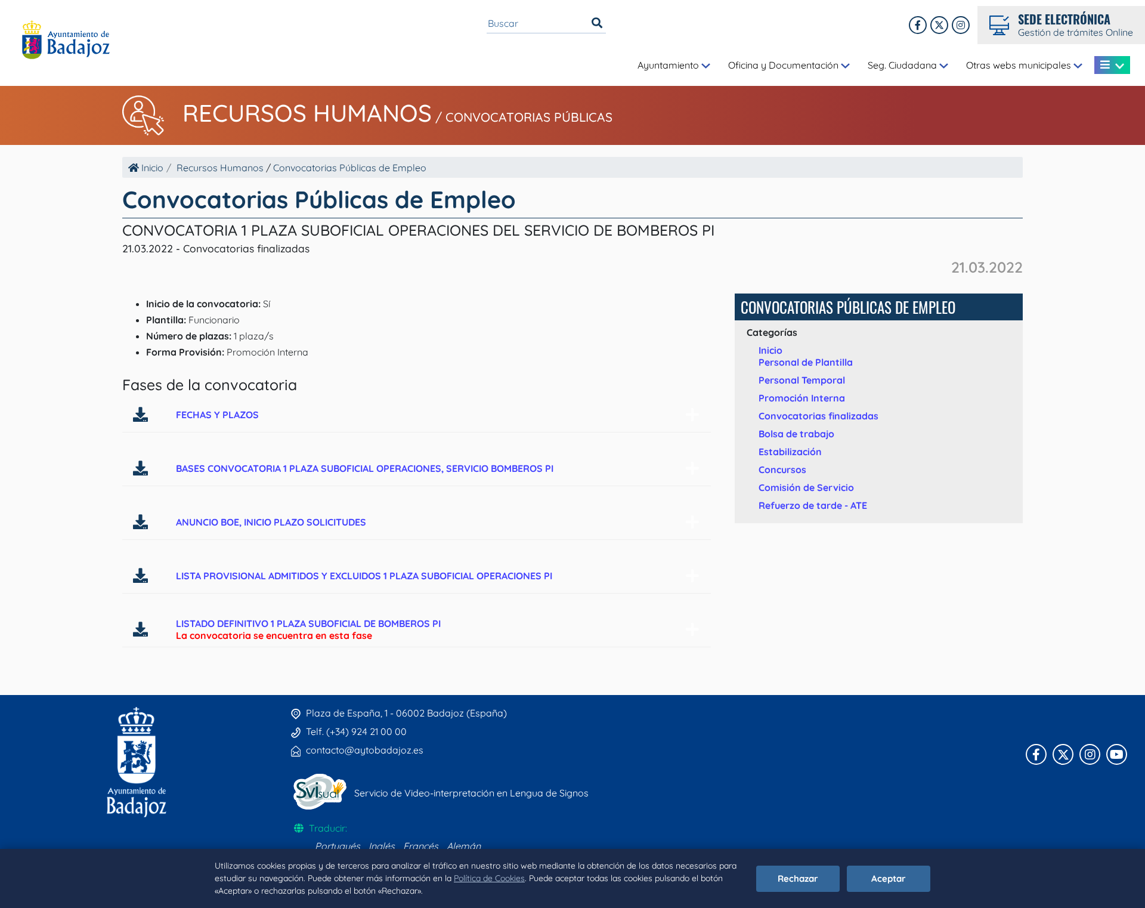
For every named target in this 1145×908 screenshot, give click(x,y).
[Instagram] (961, 25)
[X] (939, 25)
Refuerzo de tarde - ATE (813, 505)
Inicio (151, 168)
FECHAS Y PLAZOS (217, 415)
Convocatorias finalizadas (818, 416)
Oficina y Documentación (784, 65)
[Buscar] (597, 23)
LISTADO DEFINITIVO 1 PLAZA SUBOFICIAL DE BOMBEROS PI (308, 623)
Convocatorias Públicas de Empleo (349, 168)
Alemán (464, 846)
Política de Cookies (489, 878)
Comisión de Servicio (806, 487)
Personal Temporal (802, 380)
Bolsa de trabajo (796, 434)
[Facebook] (918, 25)
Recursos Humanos (307, 113)
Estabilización (790, 452)
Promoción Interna (802, 398)
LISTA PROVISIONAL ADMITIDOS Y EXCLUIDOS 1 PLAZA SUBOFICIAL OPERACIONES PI (364, 576)
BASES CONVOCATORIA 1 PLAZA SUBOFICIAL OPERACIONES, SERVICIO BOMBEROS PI (364, 468)
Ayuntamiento (669, 65)
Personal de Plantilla (806, 362)
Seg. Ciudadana (903, 65)
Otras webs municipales (1019, 65)
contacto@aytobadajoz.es (364, 750)
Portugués (337, 846)
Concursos (782, 469)
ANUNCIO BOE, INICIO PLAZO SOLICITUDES (271, 522)
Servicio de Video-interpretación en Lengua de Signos (471, 793)
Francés (420, 846)
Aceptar (888, 878)
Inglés (382, 846)
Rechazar (798, 878)
